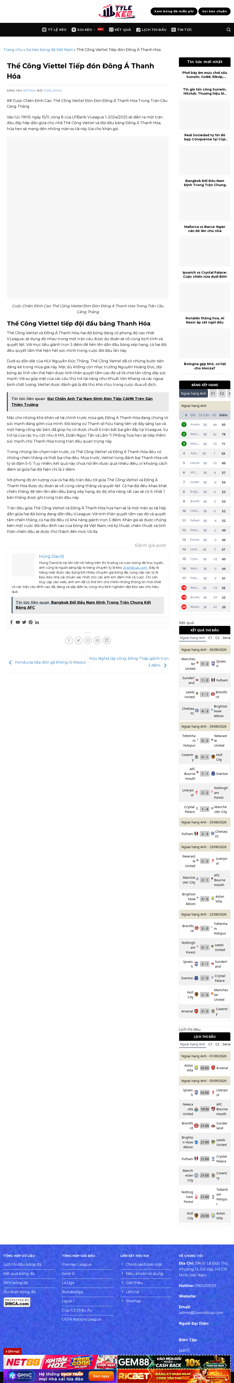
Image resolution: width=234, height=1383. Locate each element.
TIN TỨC (184, 30)
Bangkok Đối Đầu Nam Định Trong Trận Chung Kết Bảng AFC (205, 183)
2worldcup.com (135, 568)
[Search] (229, 30)
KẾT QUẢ (123, 30)
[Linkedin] (37, 622)
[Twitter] (24, 622)
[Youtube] (18, 622)
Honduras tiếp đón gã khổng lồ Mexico (50, 662)
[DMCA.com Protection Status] (17, 1302)
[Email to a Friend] (88, 640)
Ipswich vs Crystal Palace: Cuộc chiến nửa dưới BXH (205, 274)
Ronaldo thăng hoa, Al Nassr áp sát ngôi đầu (205, 320)
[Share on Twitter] (78, 640)
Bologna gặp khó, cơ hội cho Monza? (205, 366)
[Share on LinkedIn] (107, 640)
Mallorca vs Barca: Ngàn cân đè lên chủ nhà (204, 229)
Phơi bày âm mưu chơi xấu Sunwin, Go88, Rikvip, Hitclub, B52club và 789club (204, 75)
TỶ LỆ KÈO (57, 30)
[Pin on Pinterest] (97, 640)
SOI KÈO (84, 30)
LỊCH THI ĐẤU (154, 30)
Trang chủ (12, 50)
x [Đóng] (12, 1351)
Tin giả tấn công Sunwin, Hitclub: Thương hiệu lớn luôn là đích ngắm (204, 91)
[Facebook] (11, 622)
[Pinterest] (31, 622)
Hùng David (52, 90)
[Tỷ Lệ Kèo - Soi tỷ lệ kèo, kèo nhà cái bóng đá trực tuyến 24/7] (117, 11)
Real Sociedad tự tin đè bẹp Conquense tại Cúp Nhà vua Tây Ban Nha (205, 137)
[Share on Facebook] (69, 640)
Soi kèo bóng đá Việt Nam (49, 50)
